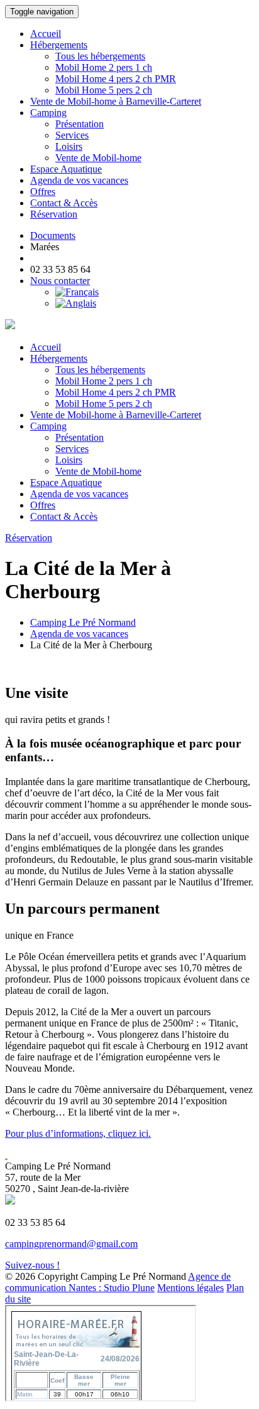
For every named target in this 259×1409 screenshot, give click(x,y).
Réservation (53, 214)
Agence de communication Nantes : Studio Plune (118, 1282)
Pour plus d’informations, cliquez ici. (78, 1133)
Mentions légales (190, 1287)
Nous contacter (60, 280)
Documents (52, 235)
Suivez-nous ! (32, 1265)
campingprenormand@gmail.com (71, 1243)
